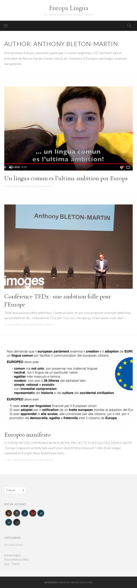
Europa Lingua (68, 8)
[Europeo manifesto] (68, 385)
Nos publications (13, 544)
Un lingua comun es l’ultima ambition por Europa (66, 178)
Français (10, 490)
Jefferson (50, 582)
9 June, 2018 (11, 460)
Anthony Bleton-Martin (37, 186)
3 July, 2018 (10, 186)
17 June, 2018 (11, 324)
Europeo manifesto (27, 434)
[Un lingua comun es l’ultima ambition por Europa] (68, 128)
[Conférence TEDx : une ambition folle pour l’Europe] (68, 246)
